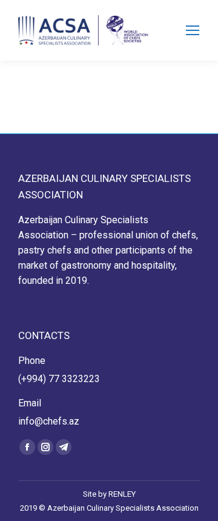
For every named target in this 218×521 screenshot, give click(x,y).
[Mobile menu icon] (192, 30)
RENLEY (122, 494)
